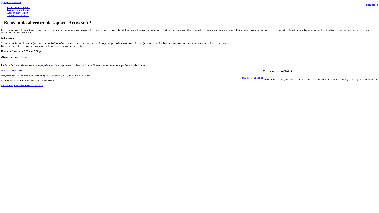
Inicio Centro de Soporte (18, 7)
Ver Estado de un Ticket (18, 15)
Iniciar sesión (372, 5)
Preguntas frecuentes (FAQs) (54, 75)
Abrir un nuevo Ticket (17, 13)
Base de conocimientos (18, 10)
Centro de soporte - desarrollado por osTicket (22, 85)
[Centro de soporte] (11, 2)
